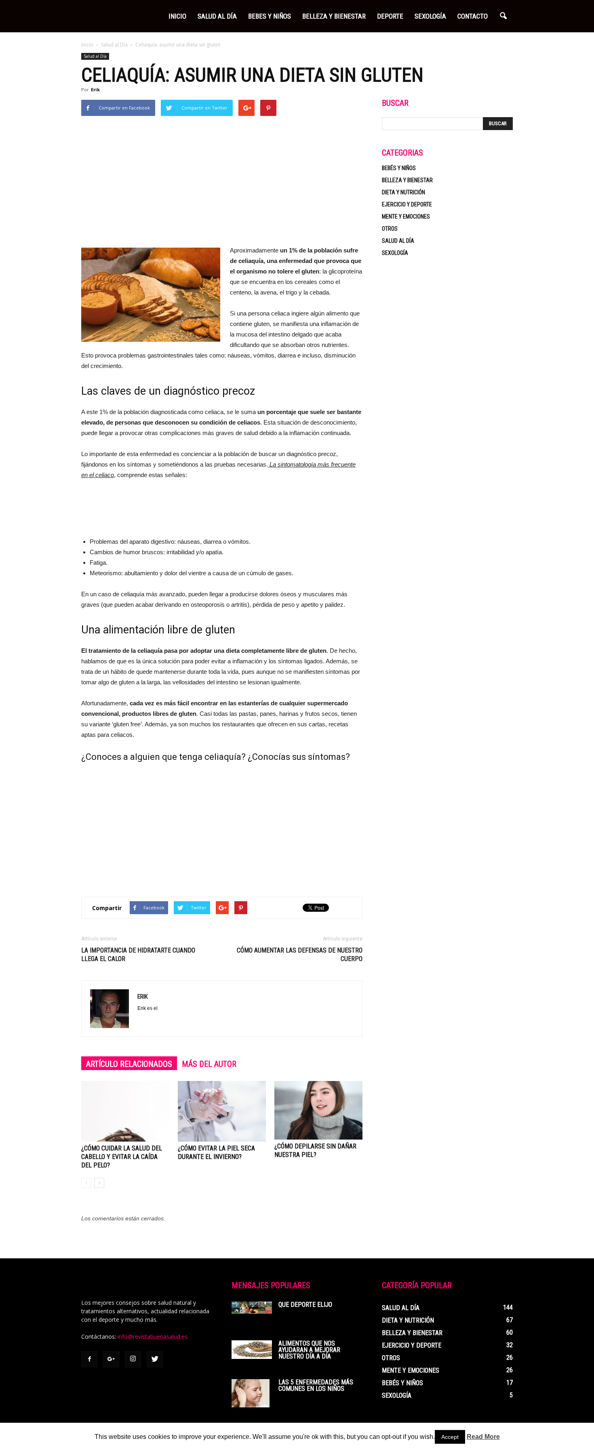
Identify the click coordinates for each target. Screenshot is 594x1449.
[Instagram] (133, 1359)
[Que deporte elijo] (252, 1308)
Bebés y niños (399, 168)
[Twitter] (155, 1359)
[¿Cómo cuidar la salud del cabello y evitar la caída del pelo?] (125, 1111)
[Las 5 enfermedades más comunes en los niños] (251, 1393)
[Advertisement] (221, 184)
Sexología (430, 16)
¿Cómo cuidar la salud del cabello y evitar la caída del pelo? (121, 1156)
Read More (483, 1436)
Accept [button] (450, 1437)
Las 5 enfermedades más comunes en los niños (315, 1385)
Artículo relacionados (129, 1064)
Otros (390, 228)
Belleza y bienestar (407, 180)
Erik (95, 89)
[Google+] (111, 1359)
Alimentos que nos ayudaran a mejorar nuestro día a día (309, 1350)
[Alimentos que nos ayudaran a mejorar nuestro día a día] (252, 1349)
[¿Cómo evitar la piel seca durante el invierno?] (222, 1111)
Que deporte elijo (305, 1304)
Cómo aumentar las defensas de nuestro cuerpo (299, 954)
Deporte (390, 16)
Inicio (177, 16)
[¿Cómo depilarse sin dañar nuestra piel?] (318, 1110)
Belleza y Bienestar (334, 16)
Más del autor (209, 1064)
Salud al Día (217, 16)
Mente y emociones (406, 216)
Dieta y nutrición (403, 192)
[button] (503, 16)
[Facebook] (89, 1359)
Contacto (472, 16)
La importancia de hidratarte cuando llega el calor (138, 954)
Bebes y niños (269, 16)
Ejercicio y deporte (407, 204)
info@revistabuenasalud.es (152, 1336)
